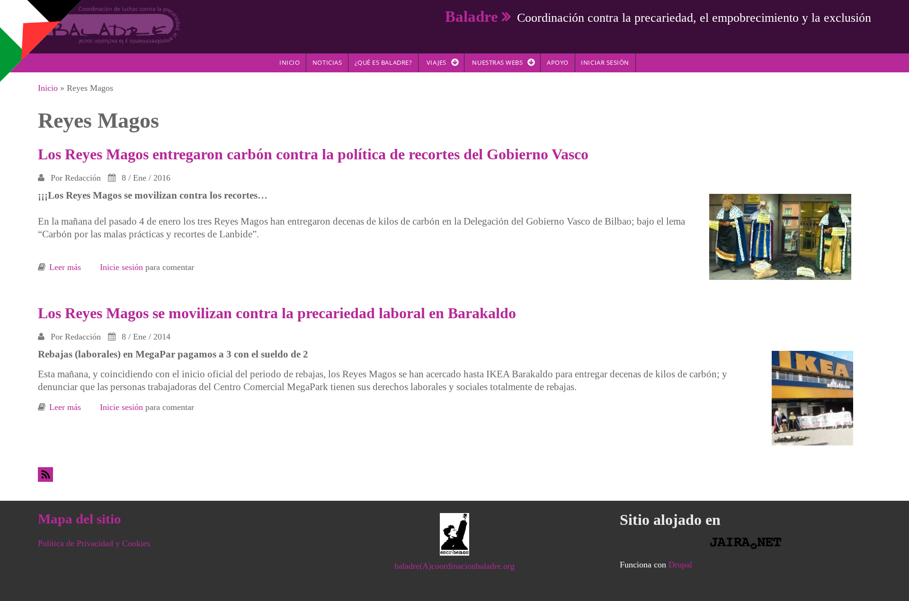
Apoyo (558, 62)
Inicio (289, 62)
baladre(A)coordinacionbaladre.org (454, 566)
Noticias (327, 62)
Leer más (65, 267)
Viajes (436, 62)
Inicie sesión (121, 267)
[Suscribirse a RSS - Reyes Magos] (454, 474)
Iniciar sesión (605, 62)
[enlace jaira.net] (745, 543)
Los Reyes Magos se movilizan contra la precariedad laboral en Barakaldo (277, 313)
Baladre (471, 16)
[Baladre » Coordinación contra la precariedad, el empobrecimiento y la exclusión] (109, 24)
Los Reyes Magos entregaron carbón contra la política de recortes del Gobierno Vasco (313, 154)
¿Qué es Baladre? (383, 62)
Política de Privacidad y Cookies (94, 543)
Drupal (680, 564)
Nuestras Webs (497, 62)
